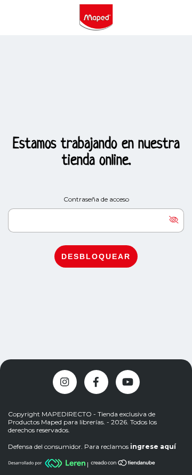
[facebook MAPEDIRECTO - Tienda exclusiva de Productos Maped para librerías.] (96, 382)
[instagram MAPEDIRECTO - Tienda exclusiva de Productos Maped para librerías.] (65, 382)
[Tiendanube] (123, 464)
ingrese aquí (153, 446)
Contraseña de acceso (96, 199)
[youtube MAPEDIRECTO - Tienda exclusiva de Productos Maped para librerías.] (128, 382)
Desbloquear (96, 256)
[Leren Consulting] (47, 464)
